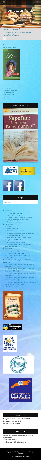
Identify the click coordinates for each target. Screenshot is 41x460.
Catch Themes (26, 456)
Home (6, 29)
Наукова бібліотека (20, 11)
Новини (14, 29)
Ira (15, 47)
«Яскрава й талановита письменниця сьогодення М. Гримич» (20, 34)
